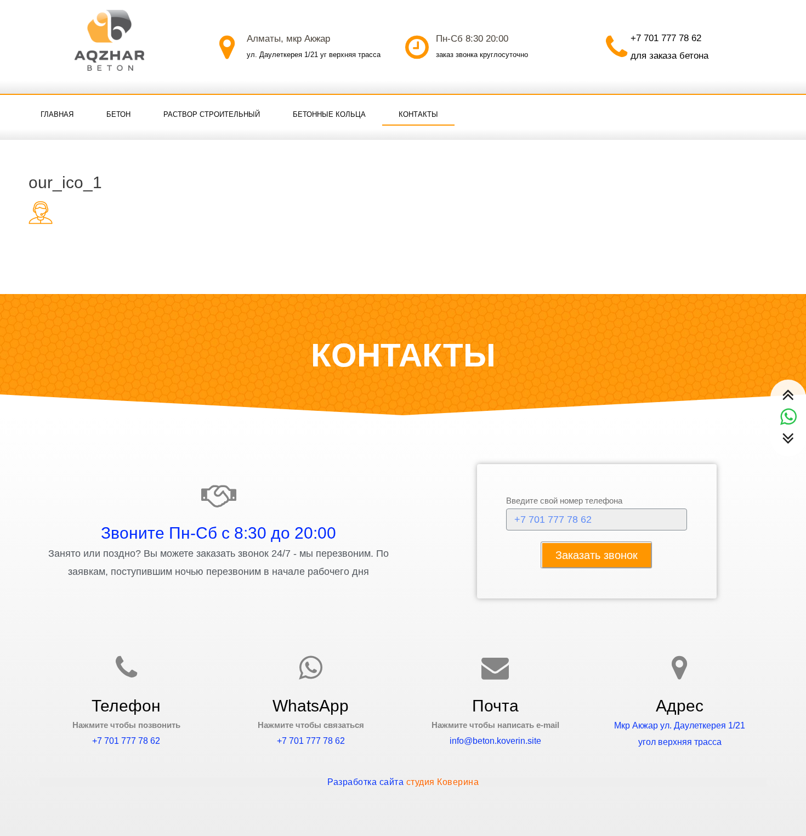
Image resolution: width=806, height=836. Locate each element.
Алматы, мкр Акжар (288, 38)
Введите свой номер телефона (564, 500)
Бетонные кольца (329, 114)
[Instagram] (773, 113)
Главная (57, 114)
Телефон (126, 706)
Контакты (418, 114)
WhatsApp (311, 706)
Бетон (118, 114)
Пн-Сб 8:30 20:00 (472, 38)
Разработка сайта (403, 782)
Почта (495, 706)
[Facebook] (728, 113)
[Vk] (751, 113)
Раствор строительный (211, 114)
